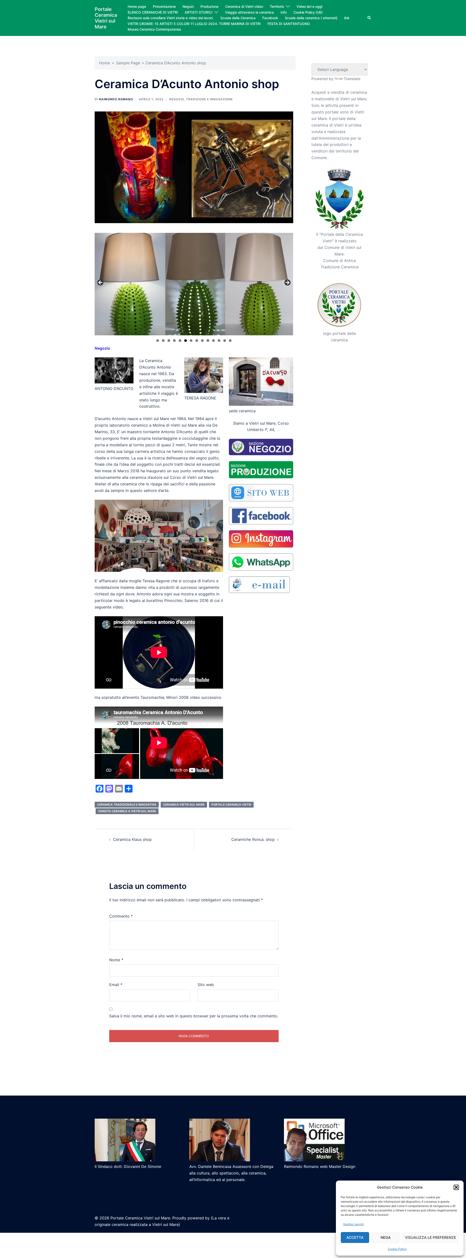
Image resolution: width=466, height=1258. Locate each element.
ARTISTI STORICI (198, 12)
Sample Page (128, 62)
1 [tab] (157, 340)
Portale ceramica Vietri (231, 804)
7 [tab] (191, 340)
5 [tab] (180, 340)
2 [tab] (163, 340)
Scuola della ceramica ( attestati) (311, 18)
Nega (386, 1237)
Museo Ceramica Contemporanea (154, 29)
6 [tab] (185, 340)
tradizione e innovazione (209, 99)
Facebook (270, 18)
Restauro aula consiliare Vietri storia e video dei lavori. (171, 18)
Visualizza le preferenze (430, 1237)
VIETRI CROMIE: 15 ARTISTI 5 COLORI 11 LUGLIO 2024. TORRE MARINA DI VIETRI (194, 24)
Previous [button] (100, 283)
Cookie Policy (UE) (308, 12)
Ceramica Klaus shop (132, 839)
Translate (352, 78)
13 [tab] (224, 340)
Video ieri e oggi (309, 6)
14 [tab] (230, 340)
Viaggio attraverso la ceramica (249, 12)
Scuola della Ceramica (238, 18)
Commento (121, 916)
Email (115, 984)
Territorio (277, 6)
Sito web (206, 984)
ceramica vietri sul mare (184, 804)
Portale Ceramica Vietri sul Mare (106, 18)
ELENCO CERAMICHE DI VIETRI (153, 12)
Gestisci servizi (353, 1224)
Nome (116, 959)
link (347, 18)
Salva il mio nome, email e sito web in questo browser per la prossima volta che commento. (193, 1015)
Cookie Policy (397, 1249)
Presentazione (164, 6)
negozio (176, 99)
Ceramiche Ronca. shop (253, 839)
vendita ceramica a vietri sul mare (127, 811)
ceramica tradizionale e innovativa (126, 804)
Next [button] (287, 283)
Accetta (355, 1237)
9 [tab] (202, 340)
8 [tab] (196, 340)
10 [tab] (208, 340)
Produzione (209, 6)
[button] (456, 1187)
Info (284, 12)
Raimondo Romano (116, 99)
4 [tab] (174, 340)
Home (104, 62)
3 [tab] (168, 340)
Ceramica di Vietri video (244, 6)
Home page (137, 6)
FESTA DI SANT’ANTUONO (288, 24)
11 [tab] (213, 340)
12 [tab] (219, 340)
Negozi (188, 6)
